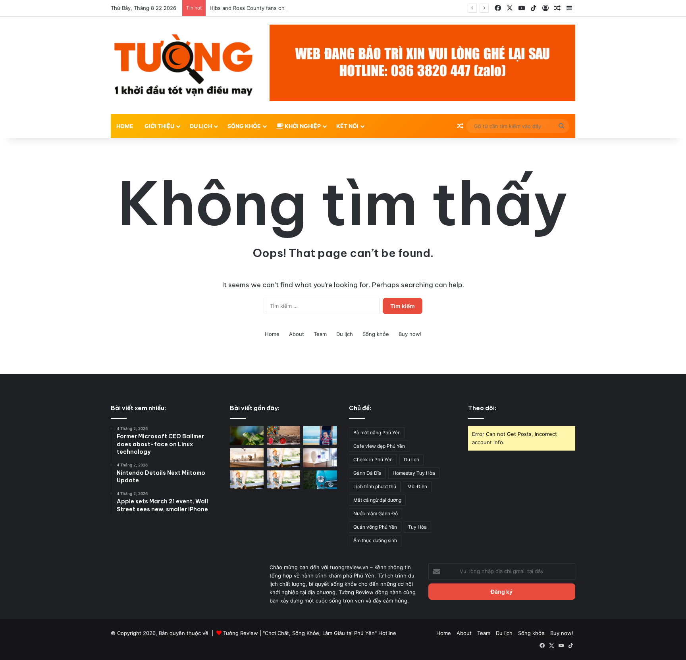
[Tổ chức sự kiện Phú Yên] (320, 479)
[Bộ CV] (320, 457)
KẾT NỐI (347, 126)
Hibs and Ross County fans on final (253, 8)
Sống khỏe (375, 334)
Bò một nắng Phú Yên (377, 433)
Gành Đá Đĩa (367, 473)
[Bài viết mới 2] (247, 457)
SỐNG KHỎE (244, 126)
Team (320, 334)
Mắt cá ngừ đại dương (377, 500)
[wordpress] (184, 65)
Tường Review (240, 633)
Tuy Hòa (417, 527)
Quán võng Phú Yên (375, 527)
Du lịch (344, 334)
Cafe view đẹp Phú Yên (379, 446)
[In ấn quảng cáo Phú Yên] (247, 435)
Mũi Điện (417, 486)
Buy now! (410, 334)
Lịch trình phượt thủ (374, 486)
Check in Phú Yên (373, 459)
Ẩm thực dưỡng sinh (375, 540)
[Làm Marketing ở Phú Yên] (284, 435)
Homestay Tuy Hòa (414, 473)
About (296, 334)
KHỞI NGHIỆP (302, 126)
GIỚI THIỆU (159, 126)
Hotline (387, 633)
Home (124, 126)
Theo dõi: (482, 408)
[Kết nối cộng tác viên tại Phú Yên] (320, 435)
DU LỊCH (201, 126)
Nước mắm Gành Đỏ (375, 513)
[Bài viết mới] (284, 457)
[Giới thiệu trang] (284, 479)
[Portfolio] (247, 479)
